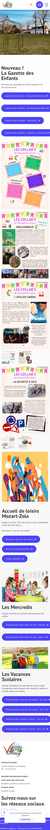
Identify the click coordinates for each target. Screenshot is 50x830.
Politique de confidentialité (29, 828)
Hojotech (4, 823)
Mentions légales (8, 828)
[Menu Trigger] (46, 4)
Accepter (25, 819)
